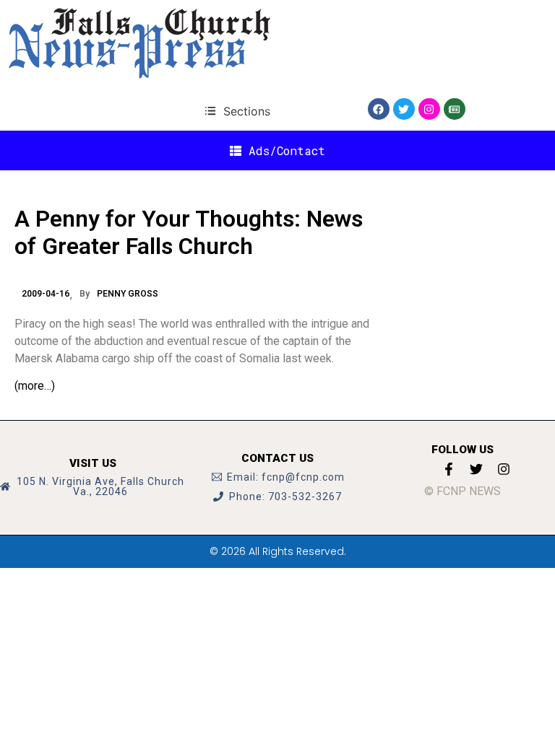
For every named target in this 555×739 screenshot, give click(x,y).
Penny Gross (127, 294)
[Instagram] (429, 109)
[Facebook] (379, 109)
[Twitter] (404, 109)
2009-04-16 (45, 294)
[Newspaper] (454, 109)
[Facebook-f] (448, 469)
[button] (237, 110)
